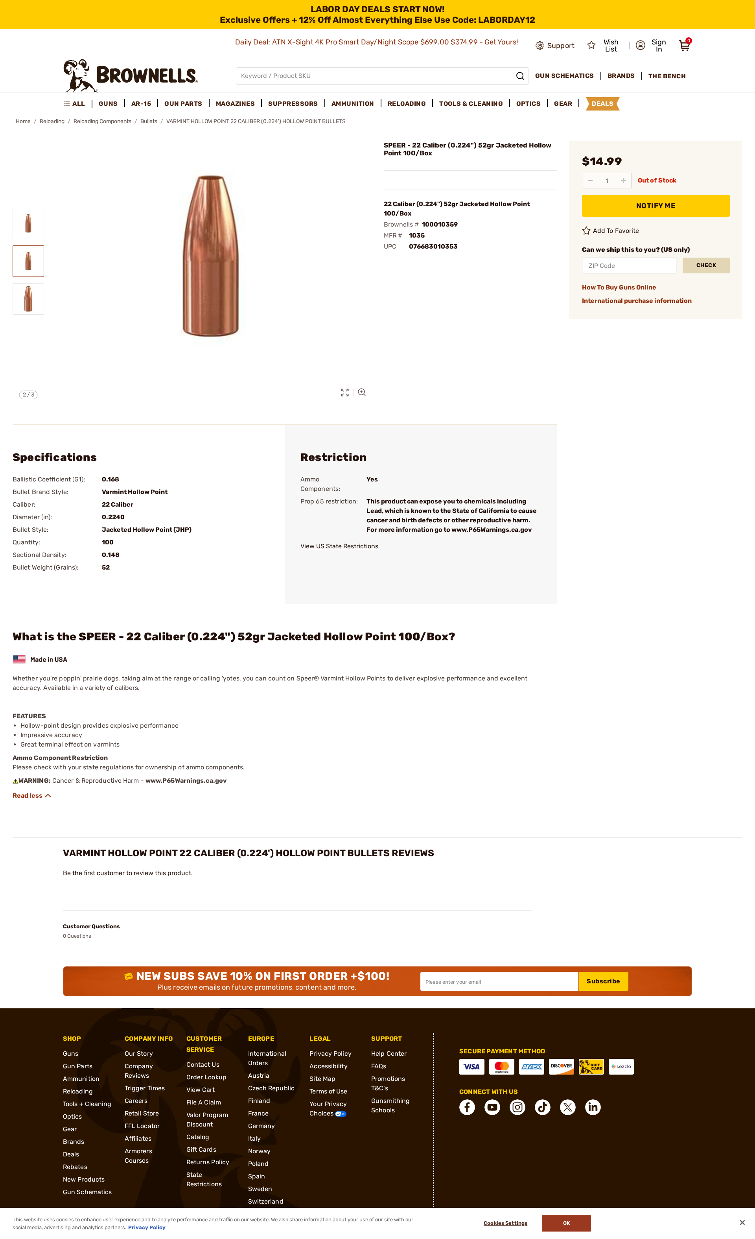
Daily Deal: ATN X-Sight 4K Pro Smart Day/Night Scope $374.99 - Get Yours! (377, 42)
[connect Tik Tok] (543, 1107)
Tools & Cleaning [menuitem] (471, 103)
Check (706, 265)
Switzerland (266, 1201)
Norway (259, 1151)
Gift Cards (201, 1149)
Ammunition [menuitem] (352, 103)
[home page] (131, 75)
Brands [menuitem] (621, 75)
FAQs (378, 1066)
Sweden (260, 1189)
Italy (254, 1138)
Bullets (148, 121)
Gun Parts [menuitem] (183, 103)
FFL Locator (142, 1126)
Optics (72, 1116)
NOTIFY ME (656, 205)
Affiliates (138, 1138)
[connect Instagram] (517, 1107)
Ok (566, 1223)
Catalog (198, 1137)
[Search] (520, 76)
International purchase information (637, 300)
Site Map (322, 1078)
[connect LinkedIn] (593, 1107)
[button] (651, 46)
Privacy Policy (330, 1053)
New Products (84, 1179)
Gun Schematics (87, 1192)
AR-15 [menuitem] (141, 103)
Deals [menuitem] (603, 103)
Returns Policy (207, 1162)
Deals (71, 1154)
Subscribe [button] (604, 981)
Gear (70, 1129)
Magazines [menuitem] (235, 103)
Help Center (389, 1053)
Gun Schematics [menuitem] (564, 75)
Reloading (52, 121)
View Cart (200, 1089)
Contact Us (202, 1064)
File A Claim (203, 1102)
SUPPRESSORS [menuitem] (293, 103)
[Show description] (32, 796)
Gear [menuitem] (563, 103)
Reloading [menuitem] (407, 103)
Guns (70, 1053)
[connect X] (568, 1107)
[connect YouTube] (492, 1107)
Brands (74, 1141)
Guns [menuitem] (108, 103)
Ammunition (81, 1078)
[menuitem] (77, 104)
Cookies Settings (505, 1223)
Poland (258, 1163)
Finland (259, 1100)
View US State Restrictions (339, 546)
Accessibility (328, 1066)
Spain (256, 1176)
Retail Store (142, 1113)
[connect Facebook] (467, 1107)
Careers (136, 1100)
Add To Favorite (616, 230)
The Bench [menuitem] (667, 76)
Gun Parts (77, 1066)
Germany (261, 1126)
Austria (259, 1075)
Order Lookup (206, 1077)
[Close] (742, 1222)
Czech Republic (271, 1088)
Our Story (139, 1053)
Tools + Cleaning (87, 1104)
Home (23, 121)
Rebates (75, 1167)
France (258, 1113)
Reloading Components (102, 121)
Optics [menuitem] (528, 103)
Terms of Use (328, 1091)
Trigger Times (145, 1088)
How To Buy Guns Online (619, 287)
